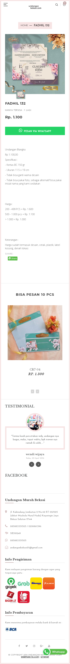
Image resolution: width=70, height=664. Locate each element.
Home (24, 25)
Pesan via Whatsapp (37, 131)
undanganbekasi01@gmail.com (26, 547)
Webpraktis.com (30, 657)
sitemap (45, 657)
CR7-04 (35, 369)
